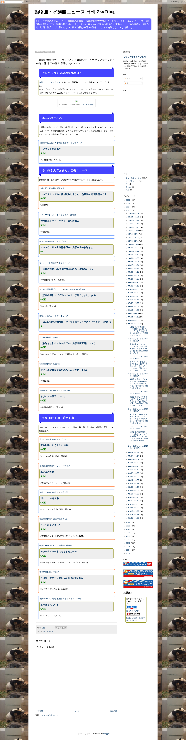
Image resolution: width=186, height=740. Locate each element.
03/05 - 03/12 (134, 487)
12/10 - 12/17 (134, 224)
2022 (128, 522)
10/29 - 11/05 (133, 244)
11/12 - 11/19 (133, 237)
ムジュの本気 (47, 472)
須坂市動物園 (45, 519)
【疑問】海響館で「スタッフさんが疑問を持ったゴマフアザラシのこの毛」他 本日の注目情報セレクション (138, 383)
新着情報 (60, 188)
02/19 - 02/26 (134, 494)
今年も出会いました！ (51, 525)
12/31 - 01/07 (134, 213)
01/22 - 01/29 (134, 508)
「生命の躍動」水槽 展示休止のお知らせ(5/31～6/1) (67, 269)
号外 (127, 190)
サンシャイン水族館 (48, 263)
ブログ (63, 439)
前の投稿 (113, 711)
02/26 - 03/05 (134, 490)
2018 (128, 536)
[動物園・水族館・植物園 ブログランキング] (133, 615)
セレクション (48, 631)
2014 (128, 550)
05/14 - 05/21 (134, 452)
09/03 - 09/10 (134, 272)
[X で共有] (61, 627)
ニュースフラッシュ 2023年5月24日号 (138, 392)
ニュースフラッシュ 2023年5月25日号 (138, 375)
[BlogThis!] (58, 627)
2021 (128, 526)
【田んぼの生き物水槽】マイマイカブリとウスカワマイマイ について (76, 322)
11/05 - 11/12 (133, 241)
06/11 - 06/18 (133, 313)
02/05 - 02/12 (134, 501)
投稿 (128, 79)
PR (127, 184)
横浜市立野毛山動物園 (48, 439)
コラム (128, 187)
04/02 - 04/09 (134, 473)
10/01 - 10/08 (134, 258)
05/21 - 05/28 (134, 324)
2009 (128, 553)
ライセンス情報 (88, 105)
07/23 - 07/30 (134, 293)
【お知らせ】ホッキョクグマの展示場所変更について (67, 343)
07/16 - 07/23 (134, 296)
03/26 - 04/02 (134, 477)
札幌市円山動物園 (47, 188)
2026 (128, 200)
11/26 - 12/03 (133, 231)
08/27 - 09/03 (134, 275)
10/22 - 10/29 (134, 248)
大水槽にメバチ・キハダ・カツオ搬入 (59, 221)
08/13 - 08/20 (134, 282)
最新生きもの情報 (68, 215)
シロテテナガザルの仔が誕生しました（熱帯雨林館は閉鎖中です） (74, 194)
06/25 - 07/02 (134, 306)
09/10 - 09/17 (134, 269)
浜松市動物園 (45, 364)
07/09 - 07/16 (134, 300)
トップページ (76, 143)
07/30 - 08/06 (134, 289)
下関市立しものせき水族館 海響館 (53, 143)
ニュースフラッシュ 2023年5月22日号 (138, 427)
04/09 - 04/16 (134, 470)
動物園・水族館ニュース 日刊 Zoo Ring (75, 11)
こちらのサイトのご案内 (134, 57)
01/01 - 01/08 (134, 518)
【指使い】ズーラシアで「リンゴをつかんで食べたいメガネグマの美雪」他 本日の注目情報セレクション (138, 348)
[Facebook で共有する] (63, 627)
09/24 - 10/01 (134, 262)
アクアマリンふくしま (48, 215)
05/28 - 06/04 (134, 320)
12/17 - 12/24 (134, 220)
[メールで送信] (56, 627)
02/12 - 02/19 (134, 497)
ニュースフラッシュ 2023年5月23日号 (138, 410)
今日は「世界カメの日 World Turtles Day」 (63, 578)
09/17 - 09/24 (134, 265)
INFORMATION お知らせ (75, 289)
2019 (128, 533)
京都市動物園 (45, 572)
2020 (128, 529)
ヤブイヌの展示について (53, 396)
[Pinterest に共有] (65, 627)
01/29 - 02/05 (134, 504)
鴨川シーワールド (47, 241)
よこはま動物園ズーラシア (50, 289)
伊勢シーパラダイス (48, 545)
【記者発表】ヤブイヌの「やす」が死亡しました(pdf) (68, 295)
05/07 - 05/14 (134, 456)
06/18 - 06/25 (134, 310)
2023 (128, 210)
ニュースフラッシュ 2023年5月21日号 (138, 447)
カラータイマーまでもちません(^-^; (58, 551)
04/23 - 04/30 (134, 463)
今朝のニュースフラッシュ (50, 82)
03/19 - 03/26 (134, 480)
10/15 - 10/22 (134, 251)
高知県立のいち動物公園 (49, 390)
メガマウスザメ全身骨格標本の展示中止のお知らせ (66, 247)
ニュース (64, 316)
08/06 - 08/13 (134, 286)
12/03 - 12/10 (134, 227)
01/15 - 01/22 (134, 511)
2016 (128, 543)
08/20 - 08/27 (134, 279)
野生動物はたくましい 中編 (54, 445)
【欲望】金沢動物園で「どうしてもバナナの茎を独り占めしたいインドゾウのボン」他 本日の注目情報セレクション (138, 437)
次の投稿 (39, 711)
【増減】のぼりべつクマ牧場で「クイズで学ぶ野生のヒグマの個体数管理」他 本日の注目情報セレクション (138, 401)
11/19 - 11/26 (133, 234)
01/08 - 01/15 (134, 515)
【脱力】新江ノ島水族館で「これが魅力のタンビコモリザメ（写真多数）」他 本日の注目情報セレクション (138, 418)
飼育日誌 (64, 492)
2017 (128, 540)
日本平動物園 (45, 337)
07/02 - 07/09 (134, 303)
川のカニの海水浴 (49, 498)
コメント (130, 83)
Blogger (106, 734)
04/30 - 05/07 (134, 459)
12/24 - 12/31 (134, 217)
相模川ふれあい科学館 (48, 316)
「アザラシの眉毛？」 (51, 149)
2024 (128, 207)
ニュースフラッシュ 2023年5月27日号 (138, 340)
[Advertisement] (83, 40)
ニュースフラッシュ (134, 178)
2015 (128, 547)
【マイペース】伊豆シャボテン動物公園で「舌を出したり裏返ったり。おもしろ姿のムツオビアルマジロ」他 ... (138, 366)
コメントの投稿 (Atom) (49, 715)
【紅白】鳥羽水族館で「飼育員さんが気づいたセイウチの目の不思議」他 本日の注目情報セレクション (138, 331)
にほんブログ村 (132, 611)
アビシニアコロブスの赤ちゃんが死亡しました (64, 370)
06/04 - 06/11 (133, 317)
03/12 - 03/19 (134, 483)
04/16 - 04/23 (134, 466)
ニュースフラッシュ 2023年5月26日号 (138, 357)
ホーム (76, 711)
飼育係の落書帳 (65, 545)
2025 (128, 203)
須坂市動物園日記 (60, 519)
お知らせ (57, 337)
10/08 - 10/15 (134, 255)
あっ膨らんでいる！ (50, 604)
